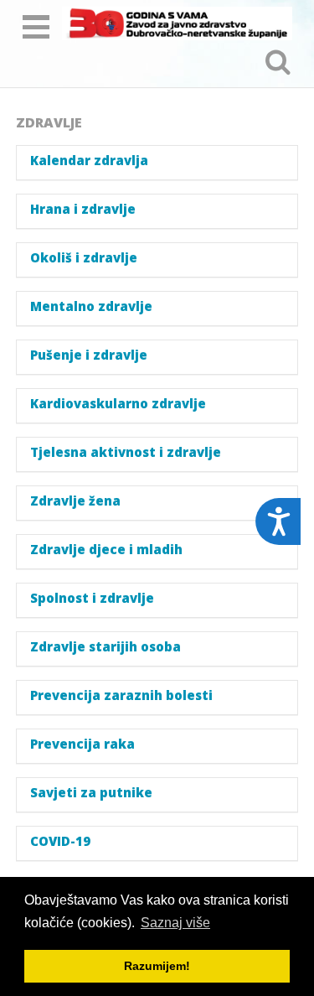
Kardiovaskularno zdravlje (118, 404)
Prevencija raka (82, 744)
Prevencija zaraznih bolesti (121, 695)
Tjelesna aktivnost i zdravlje (125, 452)
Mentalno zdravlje (91, 306)
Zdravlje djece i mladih (106, 550)
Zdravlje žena (75, 501)
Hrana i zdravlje (83, 209)
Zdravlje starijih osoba (105, 647)
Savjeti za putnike (91, 793)
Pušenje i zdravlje (88, 355)
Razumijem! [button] (157, 966)
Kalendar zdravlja (89, 161)
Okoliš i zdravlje (83, 258)
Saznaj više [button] (175, 923)
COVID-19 (60, 841)
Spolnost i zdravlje (92, 598)
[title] (177, 23)
